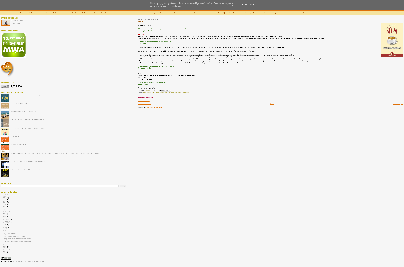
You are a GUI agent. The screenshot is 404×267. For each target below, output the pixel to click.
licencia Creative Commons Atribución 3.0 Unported (30, 261)
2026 (5, 194)
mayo (6, 227)
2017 (5, 209)
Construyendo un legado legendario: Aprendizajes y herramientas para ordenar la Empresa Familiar (38, 95)
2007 (5, 252)
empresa (149, 92)
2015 (5, 213)
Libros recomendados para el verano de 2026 (23, 111)
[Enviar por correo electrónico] (162, 91)
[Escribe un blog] (164, 91)
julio (6, 224)
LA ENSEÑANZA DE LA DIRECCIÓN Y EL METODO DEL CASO (28, 120)
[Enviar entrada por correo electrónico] (160, 90)
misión (157, 92)
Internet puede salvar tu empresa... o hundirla (15, 236)
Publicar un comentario (144, 101)
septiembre (8, 222)
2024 (5, 198)
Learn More (243, 5)
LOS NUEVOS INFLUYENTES (18, 145)
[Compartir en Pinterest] (170, 91)
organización (162, 92)
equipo (153, 92)
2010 (5, 247)
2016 (5, 211)
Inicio (272, 104)
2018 (5, 208)
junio (6, 225)
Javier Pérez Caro (18, 20)
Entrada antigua (398, 104)
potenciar (168, 92)
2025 (5, 196)
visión (187, 92)
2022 (5, 201)
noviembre (7, 219)
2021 (5, 203)
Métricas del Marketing (10, 233)
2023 (5, 199)
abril (6, 229)
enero (6, 242)
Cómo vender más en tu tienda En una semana (16, 235)
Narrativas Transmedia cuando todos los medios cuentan (18, 241)
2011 (5, 246)
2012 (5, 244)
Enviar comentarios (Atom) (155, 107)
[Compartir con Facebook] (168, 91)
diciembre (7, 218)
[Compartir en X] (166, 91)
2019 (5, 206)
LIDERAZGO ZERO (15, 136)
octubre (7, 221)
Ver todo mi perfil (15, 23)
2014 (5, 214)
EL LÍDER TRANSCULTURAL (18, 103)
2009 (5, 249)
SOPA (5, 239)
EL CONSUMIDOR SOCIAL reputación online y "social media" (27, 161)
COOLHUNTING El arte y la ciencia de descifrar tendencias (27, 128)
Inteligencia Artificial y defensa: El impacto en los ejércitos (26, 170)
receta (172, 92)
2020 (5, 204)
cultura (144, 92)
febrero (7, 232)
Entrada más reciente (144, 104)
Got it (252, 5)
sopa (176, 92)
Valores (184, 92)
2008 (5, 251)
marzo (6, 230)
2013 (5, 216)
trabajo (179, 92)
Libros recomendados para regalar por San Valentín (17, 238)
